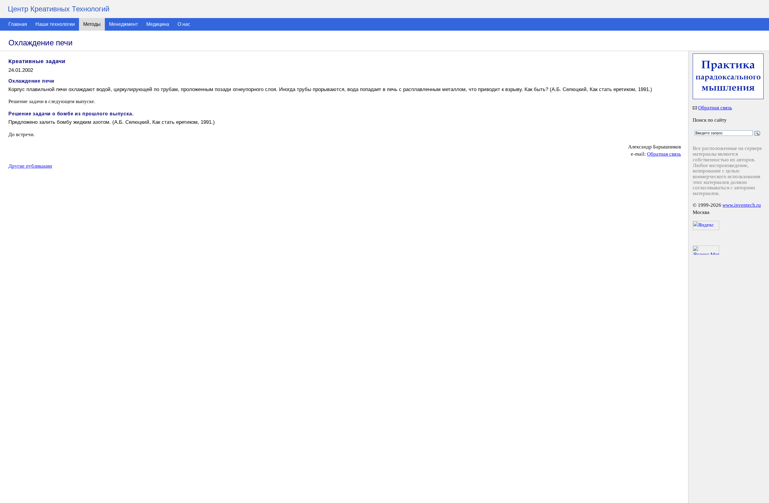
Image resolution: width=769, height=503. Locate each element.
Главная (17, 24)
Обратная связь (664, 154)
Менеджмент (123, 24)
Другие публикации (30, 166)
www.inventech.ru (741, 205)
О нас (184, 24)
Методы (92, 24)
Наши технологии (55, 24)
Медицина (157, 24)
